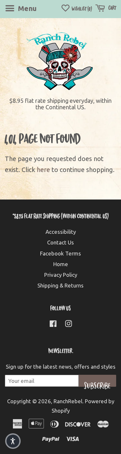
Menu (26, 8)
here (43, 169)
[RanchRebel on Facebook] (53, 324)
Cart (111, 7)
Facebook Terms (60, 253)
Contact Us (60, 242)
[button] (13, 441)
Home (60, 264)
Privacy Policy (60, 275)
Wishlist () (81, 8)
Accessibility (60, 232)
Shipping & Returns (60, 285)
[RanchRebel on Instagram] (68, 324)
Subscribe (97, 383)
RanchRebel (68, 401)
